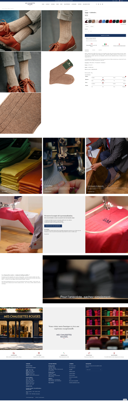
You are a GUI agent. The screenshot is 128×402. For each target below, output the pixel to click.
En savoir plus (46, 234)
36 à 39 (87, 26)
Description (87, 50)
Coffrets (79, 4)
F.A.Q (70, 378)
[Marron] (93, 21)
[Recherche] (96, 4)
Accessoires (74, 4)
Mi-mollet (47, 4)
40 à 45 (92, 26)
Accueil (3, 8)
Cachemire (12, 8)
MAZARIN (86, 10)
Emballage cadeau (119, 45)
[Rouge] (110, 21)
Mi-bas (43, 4)
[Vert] (117, 21)
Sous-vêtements (67, 4)
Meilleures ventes (86, 4)
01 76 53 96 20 (51, 370)
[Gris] (90, 21)
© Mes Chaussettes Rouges (29, 397)
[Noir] (107, 21)
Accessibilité (76, 380)
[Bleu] (103, 21)
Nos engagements (72, 367)
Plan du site (71, 380)
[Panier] (102, 4)
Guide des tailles (123, 24)
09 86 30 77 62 (51, 376)
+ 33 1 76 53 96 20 (58, 380)
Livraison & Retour (72, 373)
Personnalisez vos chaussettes (52, 225)
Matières (9, 8)
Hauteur (93, 50)
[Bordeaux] (100, 21)
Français (122, 0)
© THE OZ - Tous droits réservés (39, 397)
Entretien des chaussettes (73, 377)
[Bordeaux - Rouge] (86, 21)
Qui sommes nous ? (72, 365)
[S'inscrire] (100, 369)
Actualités (70, 369)
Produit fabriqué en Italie (105, 45)
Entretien (100, 50)
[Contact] (98, 4)
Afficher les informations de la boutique (91, 40)
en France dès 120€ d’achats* (91, 46)
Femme (57, 4)
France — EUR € (114, 0)
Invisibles (53, 4)
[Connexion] (100, 4)
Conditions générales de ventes (74, 382)
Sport (61, 4)
